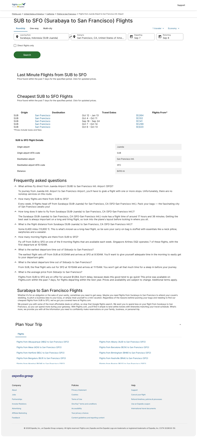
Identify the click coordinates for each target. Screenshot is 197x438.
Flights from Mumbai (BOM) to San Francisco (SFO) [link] (41, 363)
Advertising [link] (16, 408)
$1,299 (139, 124)
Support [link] (134, 390)
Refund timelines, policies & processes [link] (146, 399)
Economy (172, 28)
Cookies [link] (75, 395)
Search (27, 54)
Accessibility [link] (77, 408)
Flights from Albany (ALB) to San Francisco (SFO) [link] (122, 342)
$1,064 (139, 115)
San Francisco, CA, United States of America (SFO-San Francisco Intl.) (101, 37)
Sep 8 (166, 37)
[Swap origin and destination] (71, 37)
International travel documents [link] (143, 408)
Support (181, 5)
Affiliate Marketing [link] (19, 413)
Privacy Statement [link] (79, 390)
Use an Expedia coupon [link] (140, 404)
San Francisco (42, 115)
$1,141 (139, 121)
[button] (98, 324)
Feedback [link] (16, 418)
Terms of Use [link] (77, 399)
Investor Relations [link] (19, 404)
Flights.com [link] (16, 14)
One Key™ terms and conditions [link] (84, 404)
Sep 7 (137, 37)
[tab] (21, 28)
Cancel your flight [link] (138, 395)
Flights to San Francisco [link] (66, 14)
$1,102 (139, 118)
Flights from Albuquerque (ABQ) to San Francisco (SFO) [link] (43, 342)
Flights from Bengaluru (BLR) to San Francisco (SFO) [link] (41, 358)
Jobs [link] (14, 395)
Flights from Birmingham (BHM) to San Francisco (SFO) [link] (125, 352)
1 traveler (157, 28)
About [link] (14, 390)
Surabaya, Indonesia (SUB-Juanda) (39, 37)
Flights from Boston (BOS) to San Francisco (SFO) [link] (122, 363)
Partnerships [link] (17, 399)
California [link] (50, 14)
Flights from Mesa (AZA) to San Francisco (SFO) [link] (39, 347)
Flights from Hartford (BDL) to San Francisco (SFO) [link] (40, 352)
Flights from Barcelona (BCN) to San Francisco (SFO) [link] (124, 347)
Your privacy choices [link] (80, 413)
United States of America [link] (34, 14)
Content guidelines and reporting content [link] (88, 418)
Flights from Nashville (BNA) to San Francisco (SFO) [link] (123, 358)
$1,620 (139, 126)
